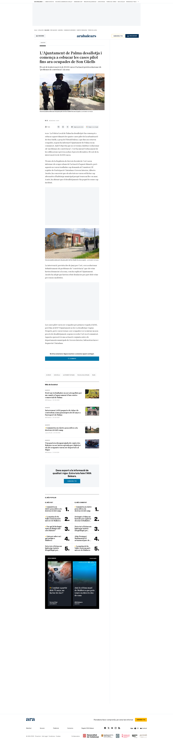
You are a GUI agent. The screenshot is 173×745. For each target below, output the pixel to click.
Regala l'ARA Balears (87, 728)
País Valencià (53, 30)
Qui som (42, 728)
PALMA (93, 375)
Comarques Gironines (70, 30)
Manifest (29, 728)
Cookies (58, 736)
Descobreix (52, 558)
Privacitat (38, 736)
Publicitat (56, 728)
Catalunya (41, 30)
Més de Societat (51, 384)
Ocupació (48, 375)
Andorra (60, 30)
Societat (43, 42)
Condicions (52, 736)
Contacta (70, 728)
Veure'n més (93, 558)
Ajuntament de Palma (69, 375)
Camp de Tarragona (82, 30)
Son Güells (57, 375)
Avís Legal (45, 736)
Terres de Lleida (92, 30)
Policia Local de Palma (83, 375)
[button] (138, 1)
